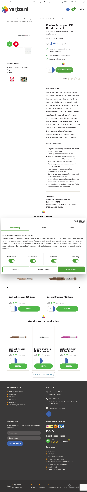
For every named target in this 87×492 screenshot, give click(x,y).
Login (83, 2)
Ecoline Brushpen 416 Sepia (60, 297)
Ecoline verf (52, 467)
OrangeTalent (73, 487)
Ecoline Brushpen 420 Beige (22, 297)
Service (77, 2)
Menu (82, 9)
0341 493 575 (68, 2)
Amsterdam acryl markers (58, 464)
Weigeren (15, 269)
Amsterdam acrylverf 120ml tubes (60, 462)
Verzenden (13, 399)
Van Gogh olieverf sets (56, 470)
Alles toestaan (71, 269)
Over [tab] (72, 227)
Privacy (33, 487)
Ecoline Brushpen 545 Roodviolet (68, 350)
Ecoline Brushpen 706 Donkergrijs (42, 350)
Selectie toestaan (43, 269)
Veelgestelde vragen (16, 391)
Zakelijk (51, 454)
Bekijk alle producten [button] (42, 375)
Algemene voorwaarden (17, 486)
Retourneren (13, 402)
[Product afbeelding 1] (19, 51)
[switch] (33, 260)
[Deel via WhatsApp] (75, 79)
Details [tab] (43, 227)
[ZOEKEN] (68, 9)
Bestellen (12, 394)
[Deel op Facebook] (68, 79)
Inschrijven (14, 443)
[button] (16, 44)
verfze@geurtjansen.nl (61, 199)
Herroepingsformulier (17, 405)
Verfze (15, 9)
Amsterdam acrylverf (56, 459)
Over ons (51, 451)
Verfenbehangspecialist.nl (57, 487)
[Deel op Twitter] (72, 79)
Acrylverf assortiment (56, 456)
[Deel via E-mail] (79, 79)
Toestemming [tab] (15, 227)
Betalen (12, 397)
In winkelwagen (64, 70)
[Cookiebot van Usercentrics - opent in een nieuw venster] (75, 221)
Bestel (29, 309)
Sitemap (42, 487)
